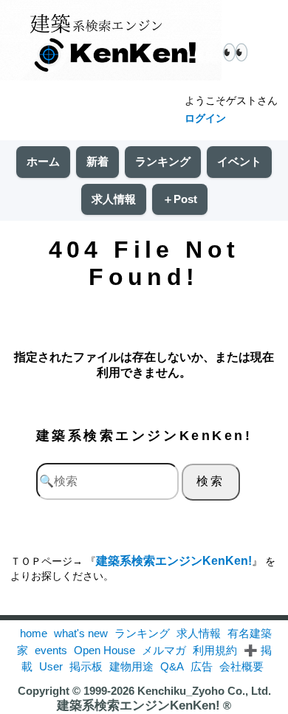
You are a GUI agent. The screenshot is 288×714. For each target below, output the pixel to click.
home (33, 633)
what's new (81, 633)
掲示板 (86, 666)
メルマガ (164, 650)
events (51, 650)
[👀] (111, 41)
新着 (97, 161)
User (51, 666)
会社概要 (241, 666)
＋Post (179, 199)
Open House (104, 650)
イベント (239, 161)
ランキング (163, 161)
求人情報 (114, 199)
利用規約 (215, 650)
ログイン (205, 118)
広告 (202, 666)
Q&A (172, 666)
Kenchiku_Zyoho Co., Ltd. (204, 690)
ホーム (43, 161)
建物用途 (131, 666)
